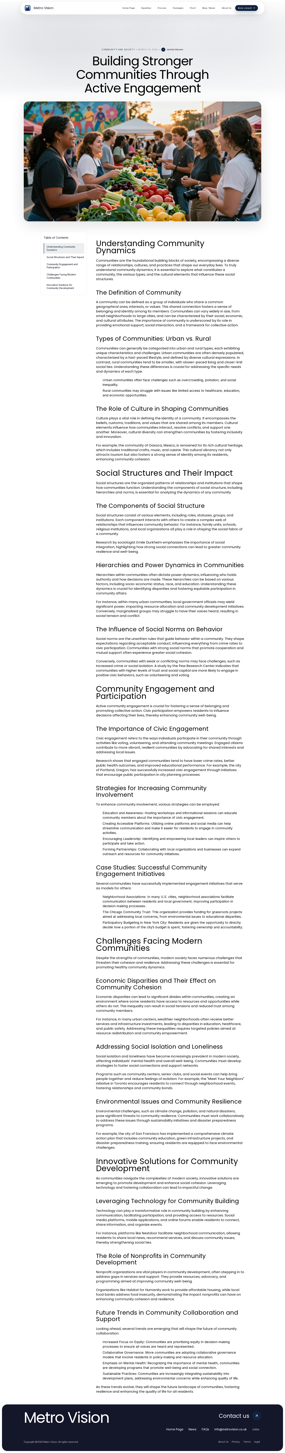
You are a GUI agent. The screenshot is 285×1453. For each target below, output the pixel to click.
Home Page (174, 1429)
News (192, 1429)
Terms (247, 1441)
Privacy (236, 1441)
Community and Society (118, 49)
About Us (223, 1441)
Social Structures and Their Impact (65, 257)
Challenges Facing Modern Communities (61, 276)
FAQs (205, 1429)
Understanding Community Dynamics (61, 248)
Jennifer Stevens (175, 49)
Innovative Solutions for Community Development (60, 286)
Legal (257, 1441)
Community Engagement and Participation (62, 266)
